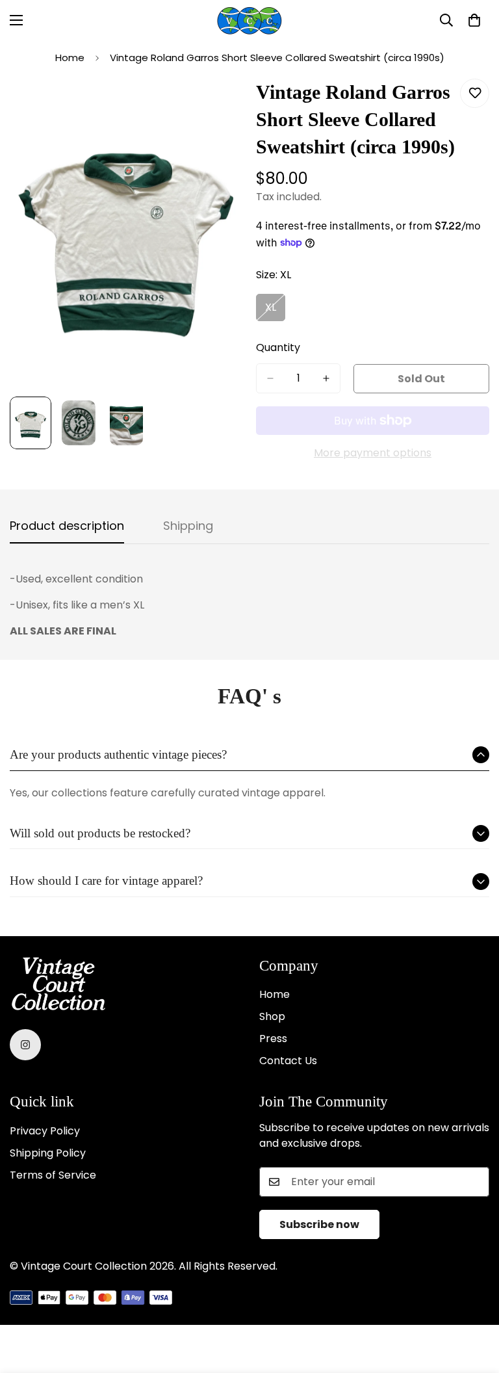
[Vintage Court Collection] (249, 20)
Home (69, 57)
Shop (272, 1016)
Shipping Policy (48, 1152)
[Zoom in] (215, 103)
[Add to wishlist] (474, 93)
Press (273, 1038)
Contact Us (288, 1060)
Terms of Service (53, 1175)
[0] (474, 20)
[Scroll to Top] (474, 1302)
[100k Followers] (25, 1044)
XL (275, 311)
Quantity (278, 347)
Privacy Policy (45, 1130)
